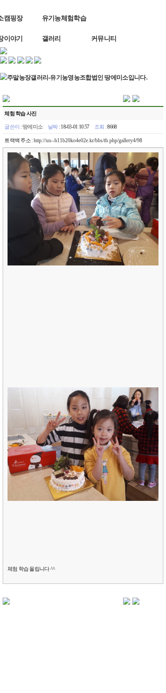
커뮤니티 (103, 38)
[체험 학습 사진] (126, 98)
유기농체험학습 (64, 18)
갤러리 (51, 38)
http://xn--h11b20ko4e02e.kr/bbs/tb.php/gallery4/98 (88, 140)
